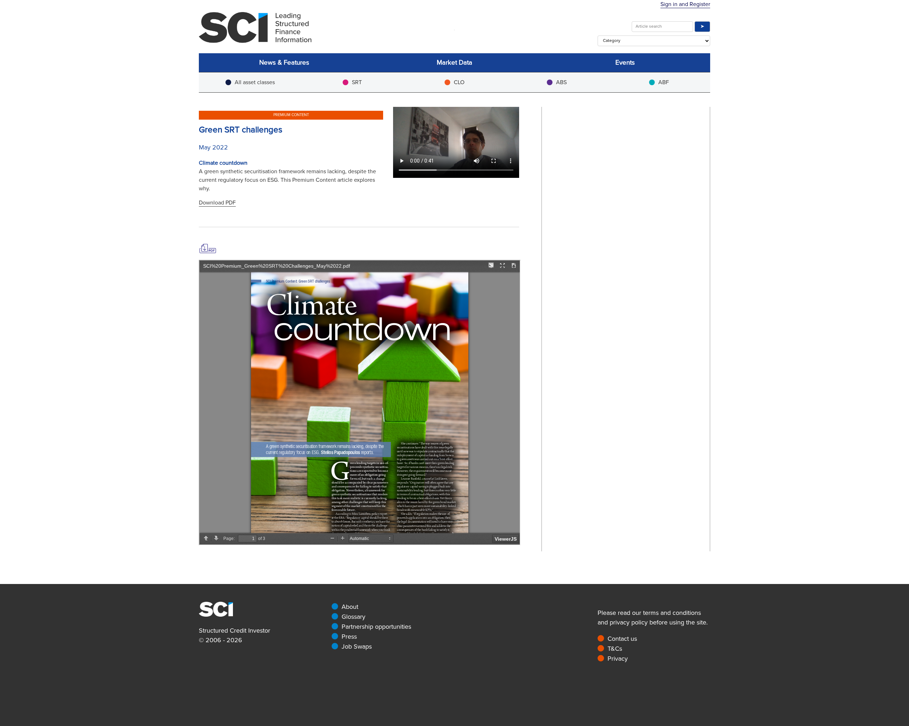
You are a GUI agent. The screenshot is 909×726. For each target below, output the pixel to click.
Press (349, 636)
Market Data (454, 63)
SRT (357, 82)
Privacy (618, 658)
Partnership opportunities (376, 627)
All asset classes (255, 82)
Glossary (353, 617)
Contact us (622, 639)
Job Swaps (357, 646)
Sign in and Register (685, 4)
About (350, 607)
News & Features (284, 63)
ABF (663, 82)
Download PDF (217, 202)
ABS (561, 82)
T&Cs (615, 649)
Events (625, 63)
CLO (459, 82)
